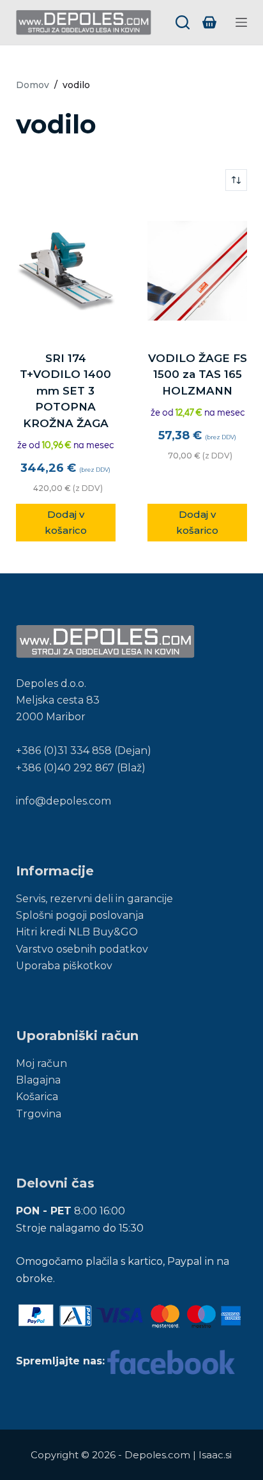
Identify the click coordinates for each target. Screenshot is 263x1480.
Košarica (37, 1097)
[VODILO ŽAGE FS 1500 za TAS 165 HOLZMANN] (197, 271)
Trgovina (38, 1114)
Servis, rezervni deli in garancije (94, 899)
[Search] (183, 22)
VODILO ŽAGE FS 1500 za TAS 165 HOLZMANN (197, 374)
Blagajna (38, 1080)
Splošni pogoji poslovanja (80, 915)
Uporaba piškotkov (64, 966)
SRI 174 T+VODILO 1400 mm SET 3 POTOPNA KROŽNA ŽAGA (65, 391)
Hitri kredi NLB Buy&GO (77, 932)
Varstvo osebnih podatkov (82, 949)
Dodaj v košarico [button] (66, 522)
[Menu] (241, 22)
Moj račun (41, 1063)
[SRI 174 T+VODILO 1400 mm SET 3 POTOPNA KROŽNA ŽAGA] (66, 270)
